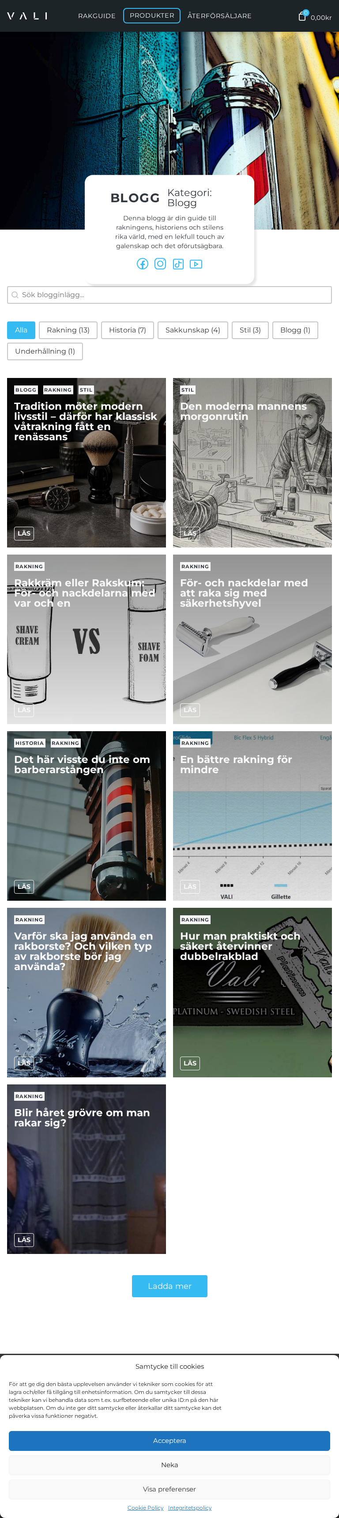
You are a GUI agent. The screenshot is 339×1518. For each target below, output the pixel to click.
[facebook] (143, 264)
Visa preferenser (169, 1489)
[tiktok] (178, 264)
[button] (21, 330)
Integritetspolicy (190, 1507)
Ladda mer (170, 1286)
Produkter (152, 16)
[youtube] (196, 264)
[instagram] (161, 264)
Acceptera (169, 1440)
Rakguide (97, 16)
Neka (169, 1465)
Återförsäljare (220, 16)
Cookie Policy (146, 1507)
